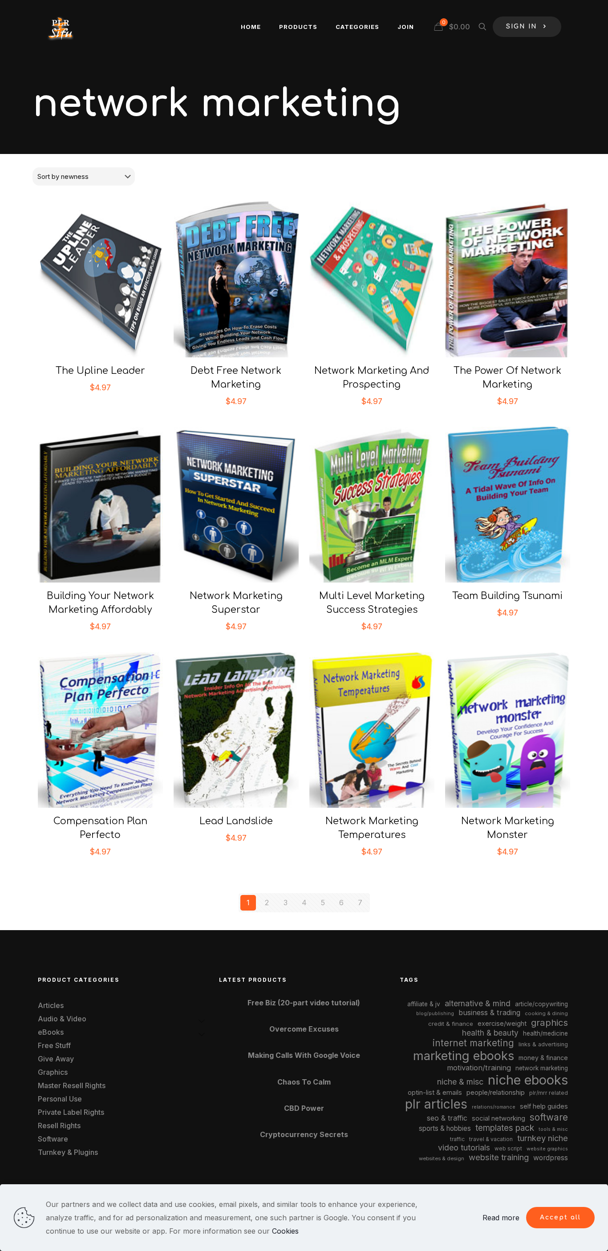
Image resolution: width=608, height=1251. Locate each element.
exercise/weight (502, 1023)
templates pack (504, 1128)
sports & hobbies (445, 1128)
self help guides (544, 1106)
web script (508, 1149)
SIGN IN (521, 26)
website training (499, 1157)
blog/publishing (435, 1013)
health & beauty (490, 1032)
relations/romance (493, 1107)
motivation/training (479, 1067)
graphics (549, 1022)
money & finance (543, 1057)
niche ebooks (528, 1080)
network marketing (541, 1068)
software (549, 1117)
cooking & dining (546, 1013)
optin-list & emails (435, 1093)
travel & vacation (491, 1139)
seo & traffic (447, 1117)
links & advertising (543, 1044)
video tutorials (464, 1147)
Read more (500, 1217)
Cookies (285, 1231)
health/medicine (545, 1033)
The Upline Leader (100, 370)
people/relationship (495, 1093)
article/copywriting (541, 1004)
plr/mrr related (548, 1092)
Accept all (560, 1217)
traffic (457, 1139)
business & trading (489, 1012)
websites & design (441, 1158)
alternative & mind (478, 1003)
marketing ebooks (463, 1056)
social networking (498, 1118)
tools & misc (553, 1129)
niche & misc (460, 1081)
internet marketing (473, 1043)
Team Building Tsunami (507, 596)
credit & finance (450, 1023)
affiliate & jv (423, 1004)
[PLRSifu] (60, 26)
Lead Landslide (236, 821)
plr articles (436, 1104)
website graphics (547, 1149)
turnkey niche (542, 1138)
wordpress (550, 1158)
